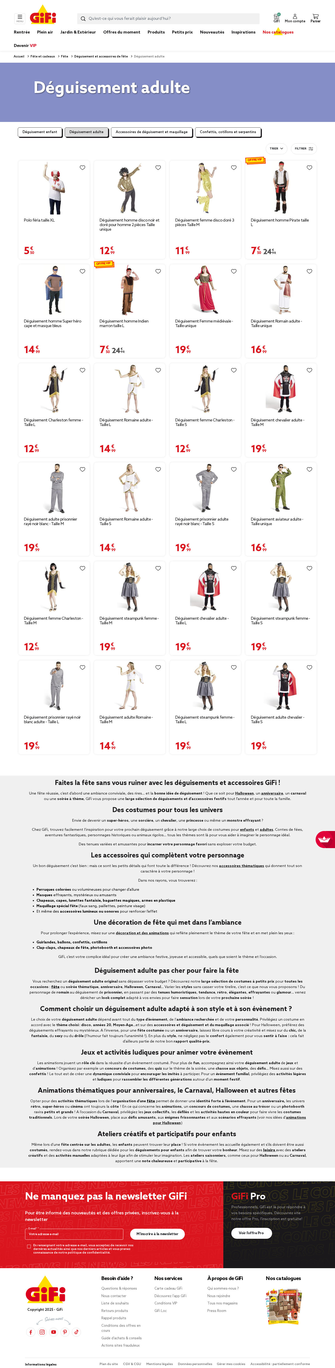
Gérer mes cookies (231, 1364)
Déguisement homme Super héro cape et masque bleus (52, 323)
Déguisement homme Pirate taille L (280, 222)
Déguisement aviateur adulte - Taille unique (277, 521)
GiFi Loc (161, 1311)
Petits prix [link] (182, 32)
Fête (64, 56)
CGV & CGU (132, 1364)
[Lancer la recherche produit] (83, 18)
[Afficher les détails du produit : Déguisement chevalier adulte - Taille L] (205, 587)
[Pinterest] (65, 1332)
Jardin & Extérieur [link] (78, 32)
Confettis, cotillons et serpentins (228, 132)
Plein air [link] (45, 32)
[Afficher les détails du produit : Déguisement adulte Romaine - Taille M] (129, 686)
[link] (156, 39)
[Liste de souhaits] (82, 167)
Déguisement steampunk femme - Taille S (280, 620)
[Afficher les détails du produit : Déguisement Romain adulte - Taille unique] (281, 290)
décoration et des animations (142, 933)
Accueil (19, 56)
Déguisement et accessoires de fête (101, 56)
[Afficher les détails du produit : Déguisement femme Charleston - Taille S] (205, 389)
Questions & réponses (119, 1289)
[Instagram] (42, 1332)
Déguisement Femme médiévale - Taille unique (204, 323)
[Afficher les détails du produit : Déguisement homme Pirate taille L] (281, 187)
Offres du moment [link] (121, 32)
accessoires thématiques (241, 866)
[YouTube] (53, 1332)
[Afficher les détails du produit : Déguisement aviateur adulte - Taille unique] (281, 488)
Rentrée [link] (22, 32)
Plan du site (109, 1364)
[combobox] (168, 18)
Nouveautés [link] (212, 32)
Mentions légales (159, 1364)
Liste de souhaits (115, 1303)
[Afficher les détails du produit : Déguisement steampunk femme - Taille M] (129, 587)
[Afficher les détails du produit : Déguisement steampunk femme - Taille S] (281, 587)
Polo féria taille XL (39, 220)
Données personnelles (195, 1364)
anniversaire (272, 793)
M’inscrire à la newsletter (157, 1234)
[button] (276, 19)
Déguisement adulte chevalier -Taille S (277, 719)
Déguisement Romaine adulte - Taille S (126, 521)
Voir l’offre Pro (252, 1233)
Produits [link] (156, 32)
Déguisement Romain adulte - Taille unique (276, 323)
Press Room (216, 1311)
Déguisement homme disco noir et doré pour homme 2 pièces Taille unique (129, 225)
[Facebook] (30, 1332)
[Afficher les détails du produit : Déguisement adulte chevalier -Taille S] (281, 686)
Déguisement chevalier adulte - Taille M (277, 422)
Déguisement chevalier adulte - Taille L (202, 620)
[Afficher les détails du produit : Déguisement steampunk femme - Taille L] (205, 686)
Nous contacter (113, 1296)
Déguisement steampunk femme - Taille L (204, 719)
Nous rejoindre (218, 1296)
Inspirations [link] (243, 32)
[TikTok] (76, 1332)
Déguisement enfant (40, 132)
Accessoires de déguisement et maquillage (152, 132)
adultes (266, 830)
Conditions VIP (166, 1303)
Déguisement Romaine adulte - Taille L (126, 422)
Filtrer (300, 148)
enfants (247, 830)
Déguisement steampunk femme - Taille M (129, 620)
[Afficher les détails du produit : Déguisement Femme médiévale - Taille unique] (205, 290)
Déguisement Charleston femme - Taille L (53, 422)
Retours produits (114, 1311)
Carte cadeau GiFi (168, 1289)
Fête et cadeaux (42, 56)
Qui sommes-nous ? (223, 1289)
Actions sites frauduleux (120, 1346)
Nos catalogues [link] (278, 32)
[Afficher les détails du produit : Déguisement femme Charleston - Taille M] (54, 587)
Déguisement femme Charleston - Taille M (53, 620)
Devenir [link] (25, 45)
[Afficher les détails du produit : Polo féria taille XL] (54, 187)
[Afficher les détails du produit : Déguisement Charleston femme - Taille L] (54, 389)
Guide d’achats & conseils (121, 1338)
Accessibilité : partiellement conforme (280, 1364)
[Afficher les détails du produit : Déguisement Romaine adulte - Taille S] (129, 488)
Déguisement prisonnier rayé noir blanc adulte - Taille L (52, 719)
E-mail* (33, 1228)
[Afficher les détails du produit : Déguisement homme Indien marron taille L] (129, 290)
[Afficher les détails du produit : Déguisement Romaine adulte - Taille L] (129, 389)
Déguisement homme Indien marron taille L (124, 323)
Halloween (244, 793)
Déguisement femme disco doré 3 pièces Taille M (204, 222)
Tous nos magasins (222, 1303)
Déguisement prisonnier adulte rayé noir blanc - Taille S (202, 521)
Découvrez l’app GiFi (170, 1296)
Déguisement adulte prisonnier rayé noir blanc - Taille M (50, 521)
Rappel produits (113, 1318)
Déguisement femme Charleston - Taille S (204, 422)
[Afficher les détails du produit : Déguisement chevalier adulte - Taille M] (281, 389)
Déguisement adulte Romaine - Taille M (126, 719)
